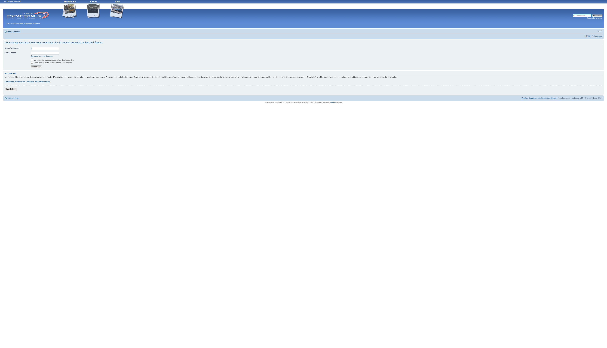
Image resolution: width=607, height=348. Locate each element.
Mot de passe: (10, 53)
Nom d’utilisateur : (12, 48)
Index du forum (13, 32)
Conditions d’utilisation (15, 82)
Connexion (598, 36)
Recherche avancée (594, 18)
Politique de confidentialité (38, 82)
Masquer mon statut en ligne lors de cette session (52, 63)
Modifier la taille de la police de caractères (600, 31)
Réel (117, 1)
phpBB (332, 102)
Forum (93, 1)
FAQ (589, 36)
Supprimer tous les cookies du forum (543, 98)
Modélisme (70, 1)
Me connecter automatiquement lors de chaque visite (53, 60)
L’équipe (524, 98)
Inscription (10, 89)
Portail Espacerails (14, 1)
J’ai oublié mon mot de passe (42, 56)
